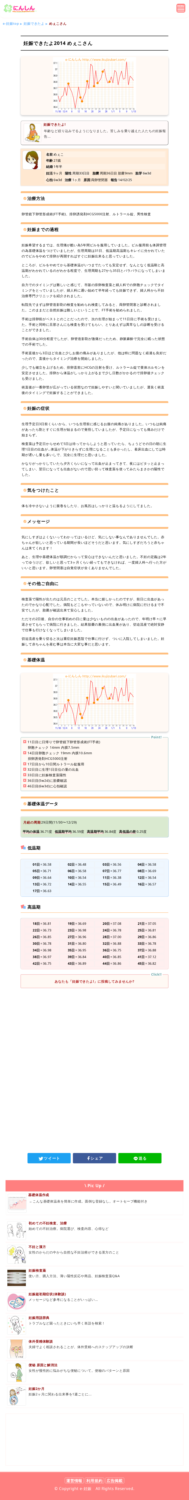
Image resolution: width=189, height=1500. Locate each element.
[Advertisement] (94, 1021)
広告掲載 (115, 1480)
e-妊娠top (11, 23)
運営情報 (74, 1480)
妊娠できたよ (34, 23)
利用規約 (94, 1480)
